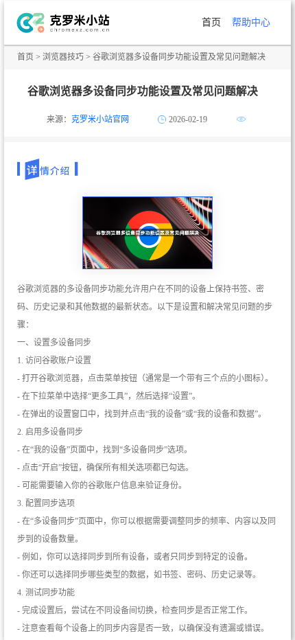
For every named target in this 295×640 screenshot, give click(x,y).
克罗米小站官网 (100, 119)
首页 (211, 22)
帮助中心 (251, 22)
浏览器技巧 (63, 57)
